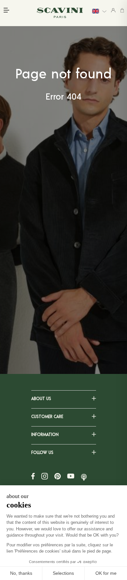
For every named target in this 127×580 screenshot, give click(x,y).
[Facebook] (33, 476)
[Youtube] (71, 476)
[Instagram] (44, 476)
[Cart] (122, 10)
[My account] (113, 10)
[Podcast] (84, 476)
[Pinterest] (57, 476)
